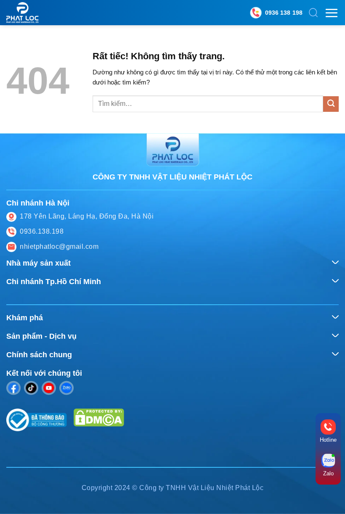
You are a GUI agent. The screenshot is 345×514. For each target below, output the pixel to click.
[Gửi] (331, 104)
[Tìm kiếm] (313, 12)
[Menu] (331, 13)
